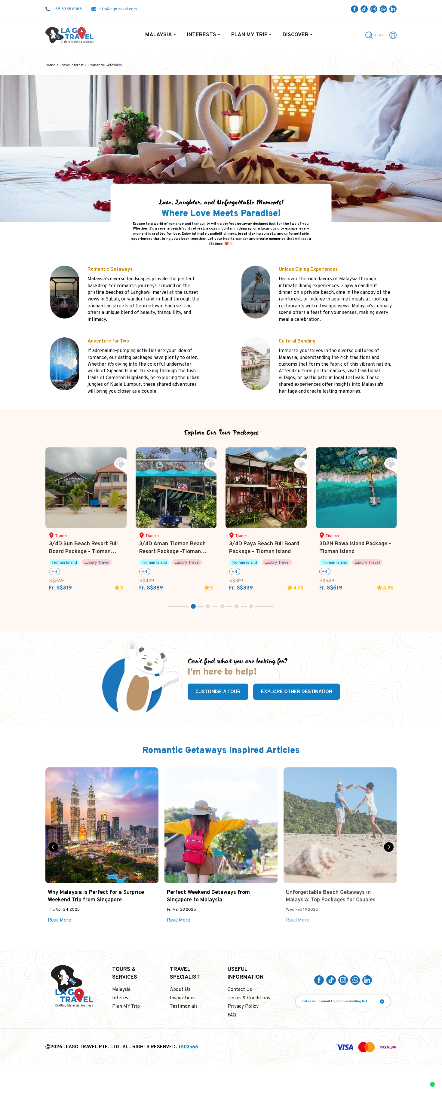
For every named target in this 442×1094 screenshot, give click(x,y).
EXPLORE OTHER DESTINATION (296, 692)
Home (50, 65)
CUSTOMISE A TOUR (218, 692)
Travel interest (72, 65)
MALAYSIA (158, 35)
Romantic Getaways (105, 65)
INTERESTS (201, 35)
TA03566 (188, 1047)
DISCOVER (295, 35)
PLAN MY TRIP (249, 35)
